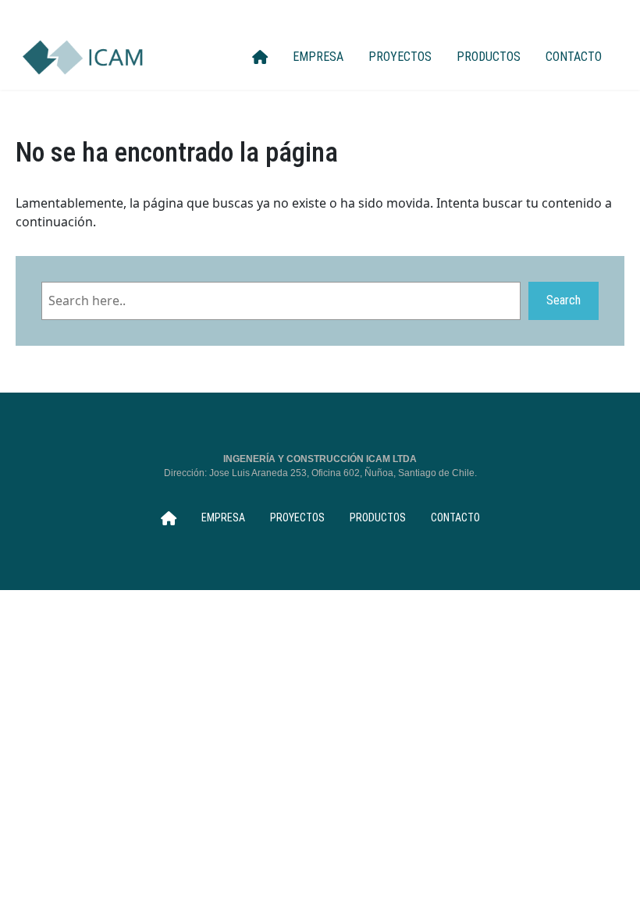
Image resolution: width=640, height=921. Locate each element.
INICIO (260, 56)
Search (563, 300)
